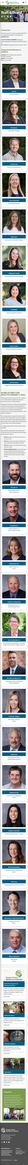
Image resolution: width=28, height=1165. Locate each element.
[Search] (25, 2)
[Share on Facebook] (2, 16)
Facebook (7, 1142)
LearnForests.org (5, 1153)
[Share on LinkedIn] (7, 16)
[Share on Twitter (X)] (4, 16)
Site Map (15, 1160)
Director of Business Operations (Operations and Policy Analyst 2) (14, 41)
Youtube (5, 1142)
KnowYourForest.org (6, 1155)
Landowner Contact (20, 1152)
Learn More (6, 996)
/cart (23, 3)
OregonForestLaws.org (6, 1152)
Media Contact (19, 1153)
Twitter (2, 1142)
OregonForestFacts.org (6, 1150)
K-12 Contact (19, 1150)
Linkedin (9, 1142)
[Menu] (2, 2)
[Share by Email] (10, 16)
